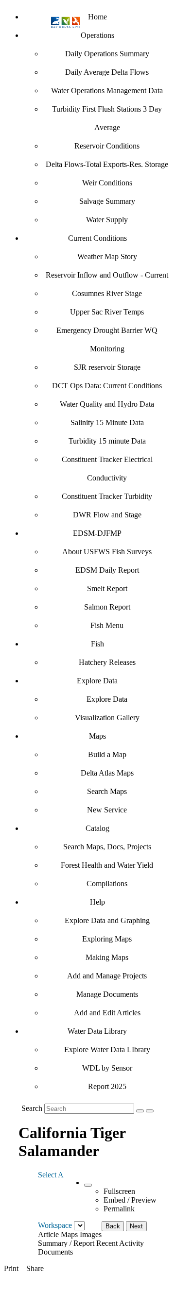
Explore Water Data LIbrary (107, 1049)
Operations (97, 35)
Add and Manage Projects (107, 976)
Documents (55, 1252)
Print (11, 1268)
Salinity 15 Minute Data (107, 422)
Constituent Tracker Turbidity (107, 496)
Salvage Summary (107, 201)
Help (97, 902)
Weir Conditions (107, 183)
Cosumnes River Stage (107, 293)
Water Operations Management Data (107, 90)
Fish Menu (106, 625)
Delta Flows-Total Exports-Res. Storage (107, 164)
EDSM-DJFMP (97, 533)
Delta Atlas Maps (107, 773)
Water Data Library (97, 1031)
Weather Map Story (107, 256)
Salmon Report (107, 607)
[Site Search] (140, 1110)
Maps (97, 736)
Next (136, 1226)
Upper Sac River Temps (107, 312)
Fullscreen (119, 1191)
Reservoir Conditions (107, 146)
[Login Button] (150, 1110)
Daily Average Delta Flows (107, 72)
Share (35, 1268)
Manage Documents (107, 994)
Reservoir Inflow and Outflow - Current (107, 275)
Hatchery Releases (107, 662)
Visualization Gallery (107, 717)
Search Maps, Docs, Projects (107, 847)
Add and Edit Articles (107, 1012)
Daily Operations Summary (107, 54)
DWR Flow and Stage (107, 515)
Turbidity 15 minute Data (107, 441)
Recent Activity (120, 1243)
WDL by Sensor (107, 1068)
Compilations (107, 883)
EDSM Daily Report (107, 570)
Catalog (97, 828)
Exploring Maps (107, 939)
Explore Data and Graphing (107, 920)
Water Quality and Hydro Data (107, 404)
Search (31, 1108)
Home (97, 17)
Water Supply (107, 219)
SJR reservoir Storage (107, 367)
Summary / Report (66, 1243)
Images (91, 1234)
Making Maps (107, 957)
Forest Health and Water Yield (107, 865)
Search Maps (107, 791)
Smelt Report (107, 588)
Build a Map (107, 754)
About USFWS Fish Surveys (107, 551)
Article (48, 1234)
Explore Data (97, 681)
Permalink (119, 1209)
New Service (107, 810)
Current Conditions (97, 238)
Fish (97, 644)
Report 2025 (107, 1086)
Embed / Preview (130, 1200)
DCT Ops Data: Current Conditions (107, 385)
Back (112, 1226)
